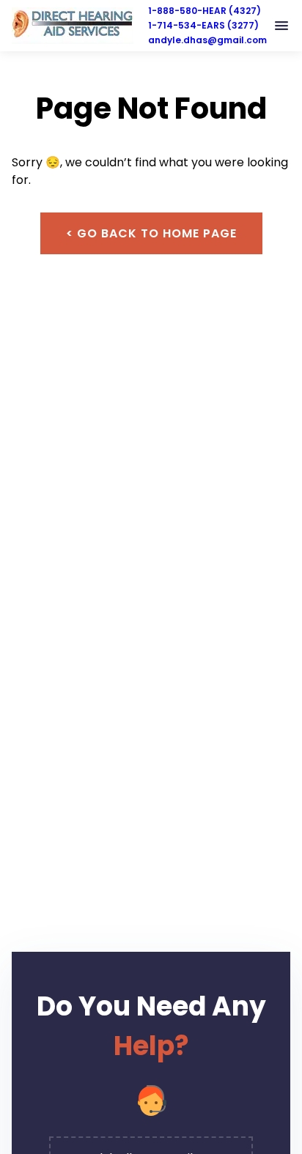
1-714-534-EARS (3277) (203, 25)
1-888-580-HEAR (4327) (204, 10)
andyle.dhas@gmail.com (207, 40)
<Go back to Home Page (151, 233)
